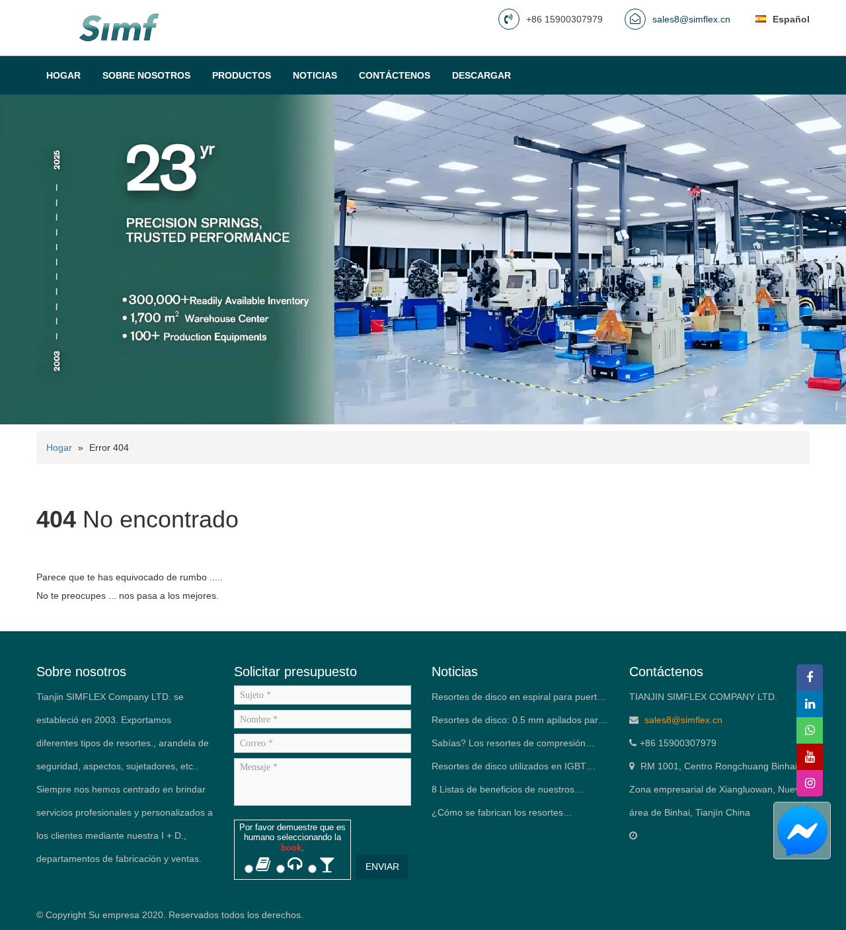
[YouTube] (809, 757)
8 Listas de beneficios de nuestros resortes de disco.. (503, 792)
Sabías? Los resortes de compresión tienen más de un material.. (509, 746)
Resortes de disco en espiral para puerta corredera (517, 700)
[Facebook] (809, 677)
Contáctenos (394, 75)
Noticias (315, 75)
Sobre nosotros (146, 75)
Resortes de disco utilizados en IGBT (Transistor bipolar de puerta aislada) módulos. (509, 769)
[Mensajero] (801, 830)
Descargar (481, 75)
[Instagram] (809, 783)
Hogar (63, 75)
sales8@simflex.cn (691, 19)
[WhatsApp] (809, 730)
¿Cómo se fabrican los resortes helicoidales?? (497, 815)
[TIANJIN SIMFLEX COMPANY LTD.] (121, 27)
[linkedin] (809, 704)
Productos (241, 75)
